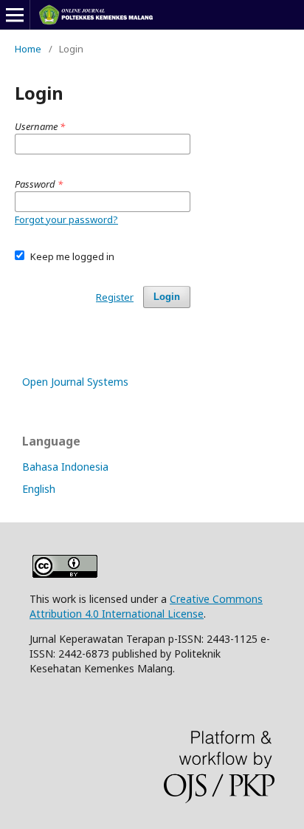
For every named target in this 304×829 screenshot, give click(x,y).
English (38, 489)
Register (115, 297)
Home (28, 48)
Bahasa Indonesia (65, 467)
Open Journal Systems (75, 382)
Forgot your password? (66, 219)
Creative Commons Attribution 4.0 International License (146, 606)
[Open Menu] (15, 15)
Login (166, 296)
